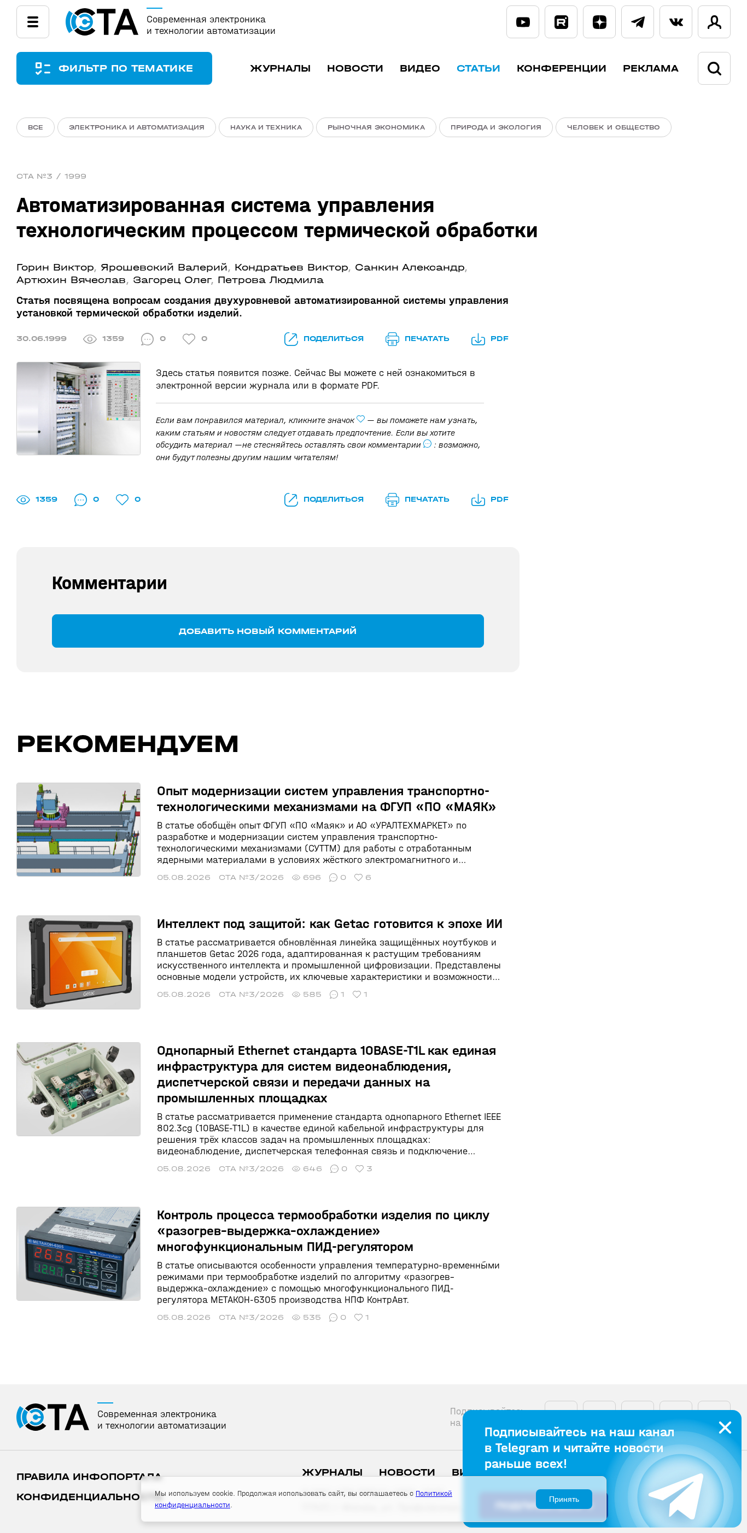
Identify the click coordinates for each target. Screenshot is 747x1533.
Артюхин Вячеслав (71, 280)
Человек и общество (613, 127)
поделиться (334, 338)
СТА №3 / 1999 (51, 176)
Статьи (478, 68)
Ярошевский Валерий (164, 267)
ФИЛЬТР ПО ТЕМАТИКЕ (126, 68)
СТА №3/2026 (251, 877)
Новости (355, 68)
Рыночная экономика (376, 127)
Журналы (280, 68)
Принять (564, 1499)
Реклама (651, 68)
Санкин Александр (409, 267)
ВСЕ (35, 127)
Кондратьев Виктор (291, 267)
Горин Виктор (55, 267)
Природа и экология (496, 127)
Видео (420, 68)
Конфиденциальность (89, 1497)
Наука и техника (266, 127)
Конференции (561, 68)
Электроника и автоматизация (137, 127)
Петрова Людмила (271, 280)
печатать (427, 338)
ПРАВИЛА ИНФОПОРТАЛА (89, 1477)
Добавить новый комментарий (268, 631)
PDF (500, 338)
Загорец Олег (172, 280)
